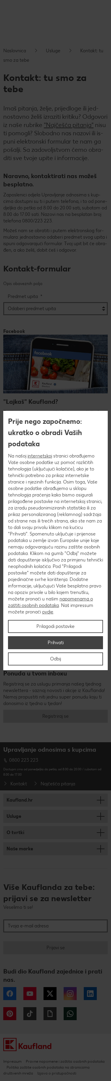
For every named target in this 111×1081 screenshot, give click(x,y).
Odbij (55, 659)
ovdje (47, 612)
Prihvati (56, 642)
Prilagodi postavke (55, 626)
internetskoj (40, 456)
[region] (55, 540)
